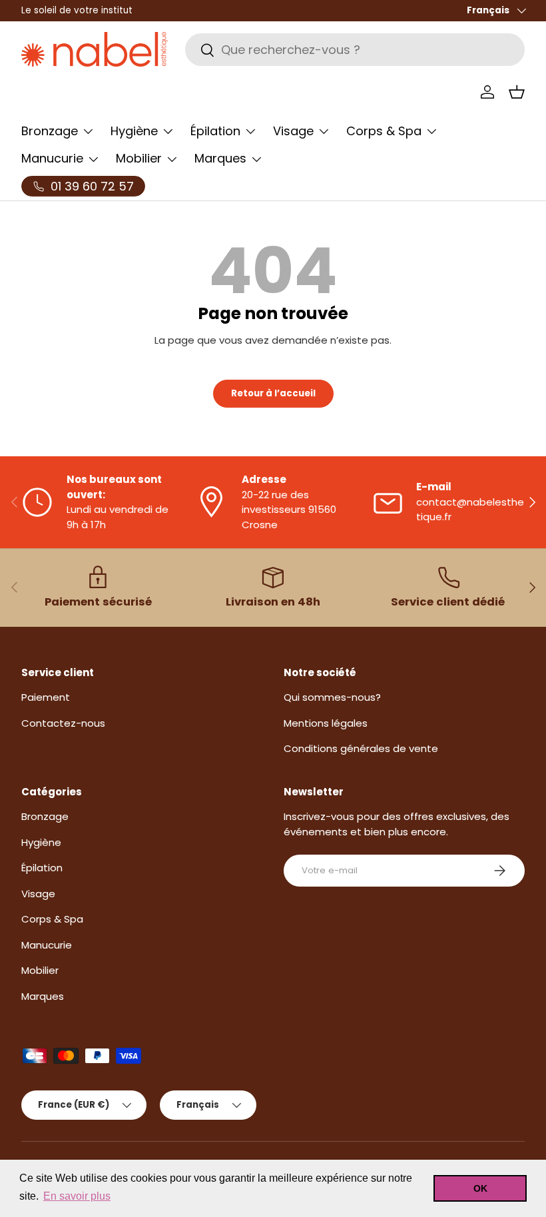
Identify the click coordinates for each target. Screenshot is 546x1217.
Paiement (45, 697)
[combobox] (355, 49)
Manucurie (46, 945)
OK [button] (480, 1188)
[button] (516, 92)
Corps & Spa (52, 919)
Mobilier (40, 970)
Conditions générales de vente (361, 748)
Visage (38, 894)
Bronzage (45, 816)
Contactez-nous (63, 723)
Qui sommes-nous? (332, 697)
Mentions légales (326, 723)
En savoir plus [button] (77, 1196)
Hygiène (41, 842)
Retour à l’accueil (273, 393)
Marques (42, 996)
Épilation (42, 868)
